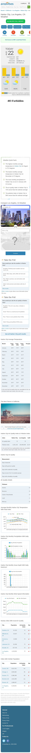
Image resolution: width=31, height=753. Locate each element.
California (8, 10)
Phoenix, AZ (5, 682)
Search (3, 10)
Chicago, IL (5, 672)
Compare (15, 253)
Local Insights (5, 728)
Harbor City (24, 10)
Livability (23, 3)
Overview (4, 27)
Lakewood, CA (5, 644)
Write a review (5, 291)
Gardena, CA (5, 630)
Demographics (17, 27)
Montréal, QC (5, 679)
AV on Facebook (7, 740)
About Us (4, 712)
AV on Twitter (3, 740)
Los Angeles (16, 10)
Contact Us (5, 723)
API (3, 733)
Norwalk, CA (5, 647)
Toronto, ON (5, 668)
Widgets (4, 731)
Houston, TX (5, 675)
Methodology (5, 715)
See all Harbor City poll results (15, 334)
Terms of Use (5, 718)
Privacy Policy (5, 720)
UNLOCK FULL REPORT (16, 21)
